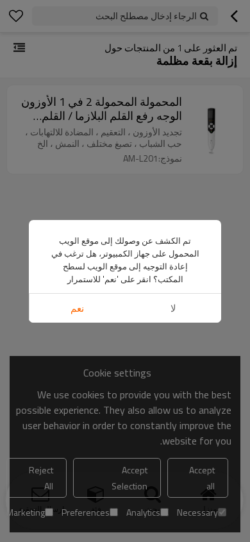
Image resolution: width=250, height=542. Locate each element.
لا (173, 308)
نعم (77, 308)
